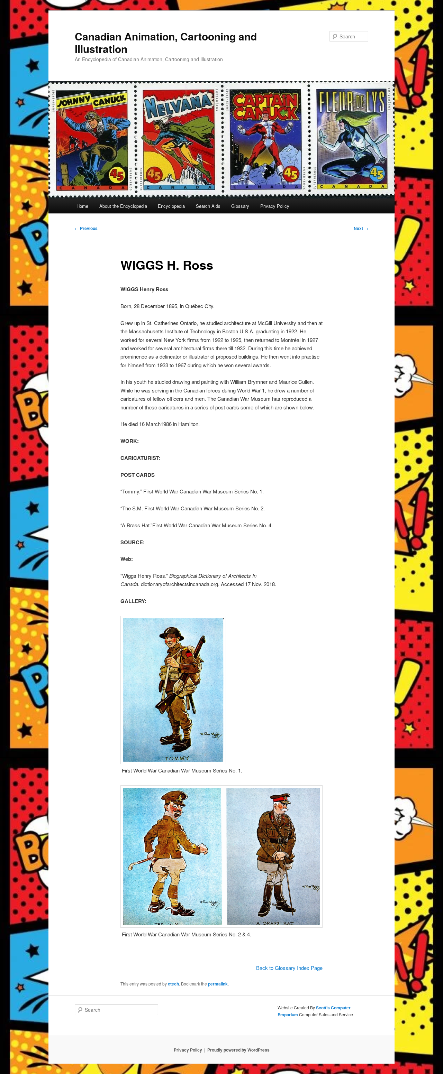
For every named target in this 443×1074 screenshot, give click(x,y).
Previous (86, 228)
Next (361, 228)
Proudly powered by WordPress (238, 1050)
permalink (218, 984)
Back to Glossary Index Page (289, 967)
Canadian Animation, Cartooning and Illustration (166, 42)
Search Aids (208, 206)
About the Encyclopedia (123, 206)
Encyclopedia (171, 206)
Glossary (240, 206)
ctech (173, 984)
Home (82, 206)
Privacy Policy (274, 206)
